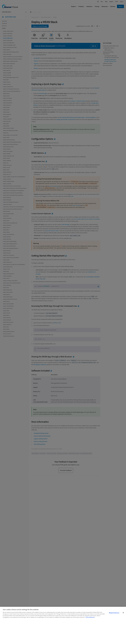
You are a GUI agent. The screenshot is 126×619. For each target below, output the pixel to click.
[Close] (123, 613)
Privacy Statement (90, 617)
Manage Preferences (114, 612)
